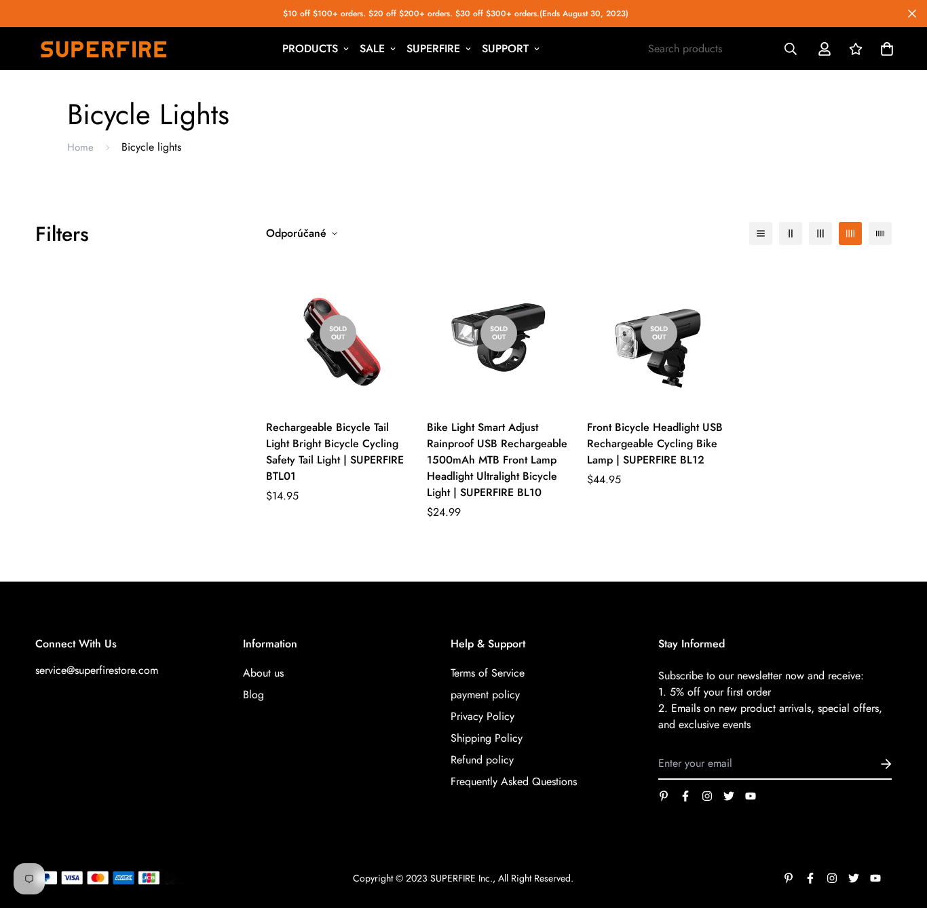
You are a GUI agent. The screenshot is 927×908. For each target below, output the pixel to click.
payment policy (485, 694)
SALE (372, 48)
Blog (253, 694)
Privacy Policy (482, 716)
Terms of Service (488, 673)
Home (80, 147)
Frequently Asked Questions (514, 781)
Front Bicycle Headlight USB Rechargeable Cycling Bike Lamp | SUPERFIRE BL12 (655, 443)
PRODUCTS (310, 48)
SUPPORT (505, 48)
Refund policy (482, 760)
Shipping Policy (487, 738)
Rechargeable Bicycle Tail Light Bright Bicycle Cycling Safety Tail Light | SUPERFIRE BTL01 (335, 451)
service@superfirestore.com (96, 670)
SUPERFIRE (433, 48)
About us (263, 673)
